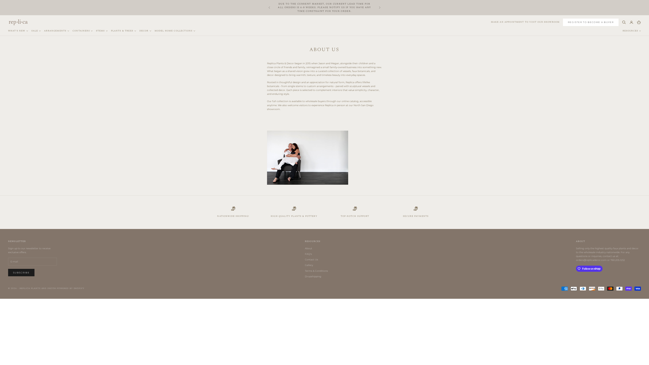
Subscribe (21, 272)
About (308, 248)
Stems (100, 31)
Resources (630, 31)
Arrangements (55, 31)
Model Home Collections (174, 31)
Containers (81, 31)
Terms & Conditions (316, 270)
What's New (16, 31)
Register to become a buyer (591, 22)
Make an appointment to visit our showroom (525, 22)
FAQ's (308, 254)
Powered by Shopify (71, 288)
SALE (34, 31)
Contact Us (311, 259)
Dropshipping (313, 276)
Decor (144, 31)
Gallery (309, 265)
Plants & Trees (122, 31)
